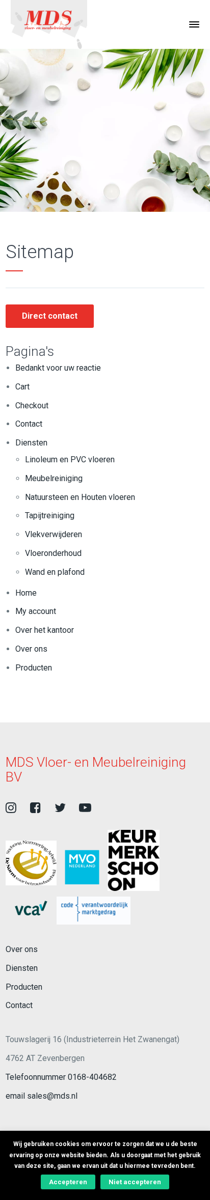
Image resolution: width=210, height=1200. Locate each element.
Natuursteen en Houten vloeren (80, 497)
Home (26, 593)
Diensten (31, 443)
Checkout (31, 405)
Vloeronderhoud (53, 553)
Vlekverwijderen (53, 534)
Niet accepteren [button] (135, 1182)
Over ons (31, 649)
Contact (28, 424)
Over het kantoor (44, 630)
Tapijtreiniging (49, 515)
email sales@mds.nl (41, 1096)
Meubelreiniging (54, 478)
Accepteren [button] (68, 1182)
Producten (33, 668)
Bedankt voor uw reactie (58, 368)
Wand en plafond (55, 572)
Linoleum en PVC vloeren (70, 459)
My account (35, 611)
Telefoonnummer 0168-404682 (61, 1077)
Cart (22, 387)
